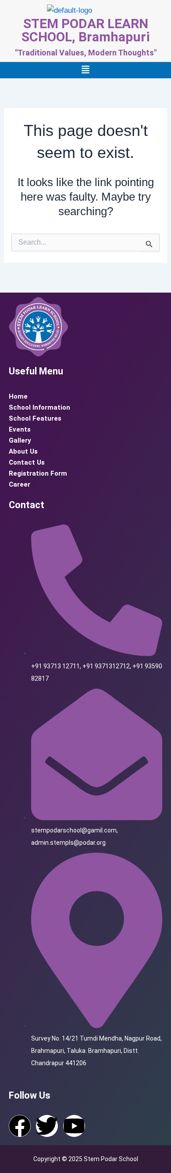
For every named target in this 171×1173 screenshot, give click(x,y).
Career (19, 484)
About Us (23, 451)
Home (18, 396)
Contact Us (27, 462)
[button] (85, 70)
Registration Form (38, 473)
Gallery (20, 440)
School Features (35, 418)
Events (20, 429)
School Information (39, 407)
